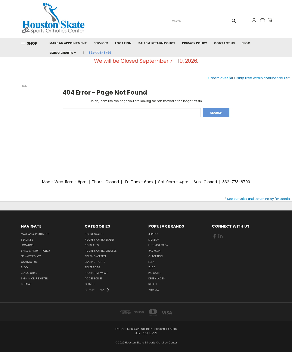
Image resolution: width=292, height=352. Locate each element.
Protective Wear (96, 273)
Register (42, 278)
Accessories (94, 278)
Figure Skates (94, 234)
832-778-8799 (99, 53)
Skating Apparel (95, 256)
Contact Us (224, 43)
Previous (281, 338)
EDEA (151, 262)
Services (101, 43)
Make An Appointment (68, 43)
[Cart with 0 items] (270, 20)
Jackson (154, 251)
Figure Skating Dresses (101, 251)
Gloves (89, 284)
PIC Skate (154, 273)
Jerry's (153, 234)
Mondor (153, 239)
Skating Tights (95, 262)
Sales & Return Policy (156, 43)
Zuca (151, 267)
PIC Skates (92, 245)
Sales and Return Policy (257, 199)
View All (153, 289)
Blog (246, 43)
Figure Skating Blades (100, 239)
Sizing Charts (61, 53)
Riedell (152, 284)
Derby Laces (156, 278)
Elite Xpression (158, 245)
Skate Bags (92, 267)
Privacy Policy (194, 43)
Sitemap (26, 284)
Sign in (26, 278)
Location (123, 43)
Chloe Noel (155, 256)
